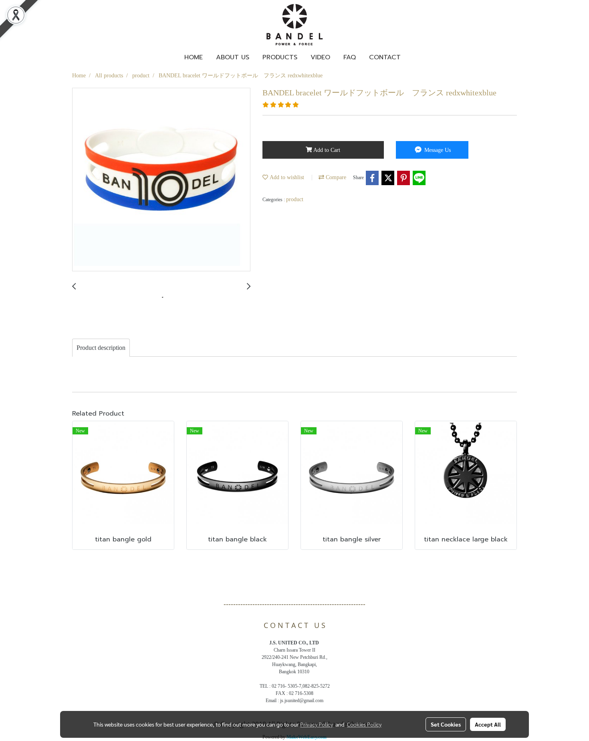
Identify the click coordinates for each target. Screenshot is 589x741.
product (294, 199)
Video (320, 57)
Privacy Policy (316, 724)
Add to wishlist (286, 177)
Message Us (437, 150)
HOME (193, 57)
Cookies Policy (364, 724)
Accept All (488, 724)
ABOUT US (232, 57)
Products (279, 57)
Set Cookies (446, 724)
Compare (335, 177)
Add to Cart (326, 150)
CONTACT (385, 57)
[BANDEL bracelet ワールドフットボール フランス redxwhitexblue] (161, 180)
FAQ (349, 57)
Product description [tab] (101, 347)
